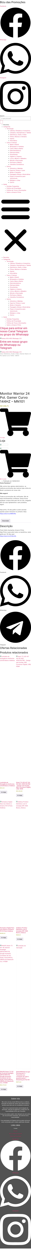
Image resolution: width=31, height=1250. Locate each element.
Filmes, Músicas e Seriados (18, 136)
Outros (9, 166)
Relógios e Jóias (15, 180)
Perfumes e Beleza (16, 162)
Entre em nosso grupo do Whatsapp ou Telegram (13, 345)
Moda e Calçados (15, 172)
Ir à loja (3, 792)
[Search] (1, 122)
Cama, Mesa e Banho (16, 148)
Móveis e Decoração (16, 160)
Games (12, 138)
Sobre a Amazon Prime (14, 192)
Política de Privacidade (14, 188)
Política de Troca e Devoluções (16, 190)
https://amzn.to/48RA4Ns (8, 513)
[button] (15, 224)
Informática (13, 140)
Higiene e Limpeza (15, 156)
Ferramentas (14, 154)
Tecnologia (10, 128)
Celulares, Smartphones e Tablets (20, 132)
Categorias (6, 126)
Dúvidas (15, 1131)
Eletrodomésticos (15, 150)
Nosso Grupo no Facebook (15, 1133)
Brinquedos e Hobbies (17, 146)
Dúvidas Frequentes (13, 186)
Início (1, 354)
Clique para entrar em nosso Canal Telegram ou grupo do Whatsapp (14, 331)
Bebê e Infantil (14, 144)
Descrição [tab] (5, 521)
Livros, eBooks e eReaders (18, 158)
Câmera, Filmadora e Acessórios (20, 130)
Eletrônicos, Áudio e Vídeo (18, 134)
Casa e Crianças (12, 142)
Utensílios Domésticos (17, 164)
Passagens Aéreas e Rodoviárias (20, 174)
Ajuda (5, 184)
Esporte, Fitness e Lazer (17, 170)
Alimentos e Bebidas (16, 168)
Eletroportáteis (14, 152)
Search (2, 115)
